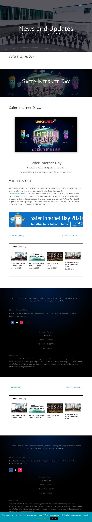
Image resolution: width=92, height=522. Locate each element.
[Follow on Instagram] (21, 322)
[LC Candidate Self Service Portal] (37, 256)
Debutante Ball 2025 (53, 264)
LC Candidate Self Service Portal (37, 264)
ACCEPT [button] (53, 518)
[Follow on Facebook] (12, 322)
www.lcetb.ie (60, 301)
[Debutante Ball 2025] (55, 256)
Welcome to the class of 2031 (18, 264)
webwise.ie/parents (19, 194)
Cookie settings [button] (41, 518)
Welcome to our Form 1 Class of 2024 (72, 264)
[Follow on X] (17, 322)
